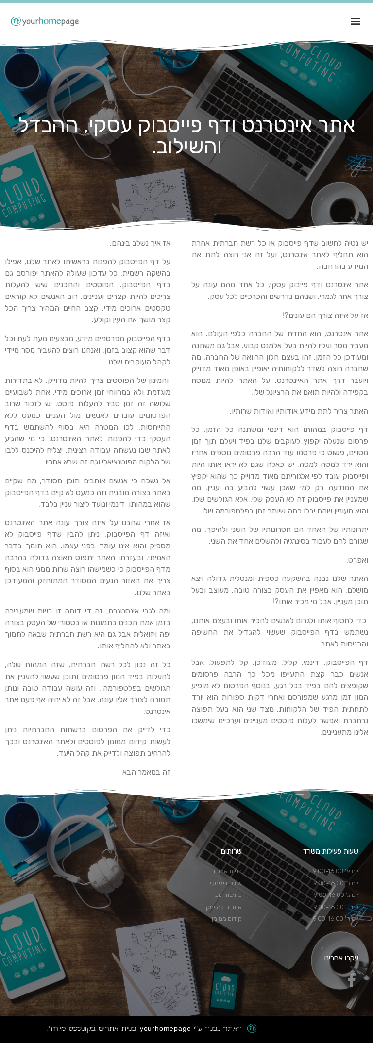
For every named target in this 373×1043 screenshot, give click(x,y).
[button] (355, 21)
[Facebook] (351, 980)
